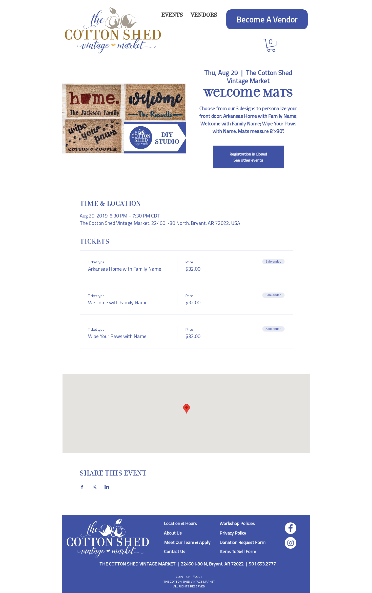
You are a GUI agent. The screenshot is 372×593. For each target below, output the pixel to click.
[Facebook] (290, 528)
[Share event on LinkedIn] (107, 487)
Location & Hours (180, 523)
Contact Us (174, 551)
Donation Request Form (242, 542)
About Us (173, 532)
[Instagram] (290, 543)
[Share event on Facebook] (82, 487)
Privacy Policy (233, 532)
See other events (248, 160)
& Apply (203, 542)
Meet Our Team (179, 542)
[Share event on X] (94, 487)
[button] (204, 15)
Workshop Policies (237, 523)
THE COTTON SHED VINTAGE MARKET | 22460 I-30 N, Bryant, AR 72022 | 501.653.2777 (187, 563)
